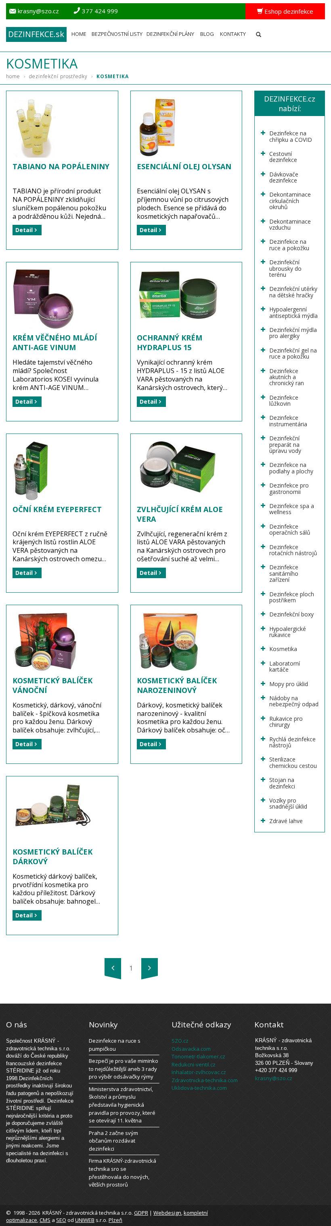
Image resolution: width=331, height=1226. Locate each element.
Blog (207, 33)
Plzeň (115, 1220)
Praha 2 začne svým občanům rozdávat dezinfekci (113, 1140)
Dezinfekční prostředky (61, 76)
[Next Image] (149, 968)
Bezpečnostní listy (117, 33)
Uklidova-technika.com (199, 1087)
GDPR (141, 1212)
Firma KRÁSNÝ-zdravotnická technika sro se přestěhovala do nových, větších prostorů (122, 1172)
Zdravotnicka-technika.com (205, 1080)
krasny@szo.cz (38, 11)
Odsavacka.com (191, 1048)
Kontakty (233, 33)
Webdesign (167, 1212)
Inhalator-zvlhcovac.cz (199, 1072)
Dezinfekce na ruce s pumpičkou (114, 1044)
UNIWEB (84, 1220)
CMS (45, 1220)
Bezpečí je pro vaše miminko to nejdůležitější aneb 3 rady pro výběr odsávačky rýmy (123, 1068)
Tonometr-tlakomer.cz (198, 1056)
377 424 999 (100, 11)
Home (78, 33)
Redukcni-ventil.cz (194, 1064)
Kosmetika (112, 76)
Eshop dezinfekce (288, 11)
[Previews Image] (112, 968)
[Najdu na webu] (258, 32)
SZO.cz (180, 1040)
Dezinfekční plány (170, 33)
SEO (61, 1220)
